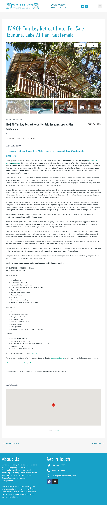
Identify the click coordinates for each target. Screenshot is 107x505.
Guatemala (16, 163)
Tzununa (91, 161)
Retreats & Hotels (18, 119)
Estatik (57, 431)
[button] (100, 6)
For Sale (8, 119)
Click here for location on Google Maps (19, 363)
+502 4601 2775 (59, 7)
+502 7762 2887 (59, 5)
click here (35, 353)
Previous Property (10, 443)
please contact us (58, 358)
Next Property (98, 443)
